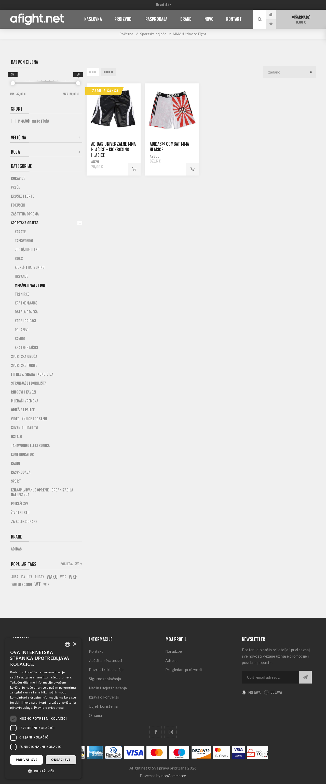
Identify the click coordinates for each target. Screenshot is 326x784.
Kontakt (96, 651)
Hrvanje (21, 276)
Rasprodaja (20, 472)
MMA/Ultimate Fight (34, 121)
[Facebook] (155, 732)
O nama (95, 715)
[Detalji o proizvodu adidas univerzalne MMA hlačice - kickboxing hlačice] (114, 110)
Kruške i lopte (22, 196)
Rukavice (18, 178)
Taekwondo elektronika (30, 445)
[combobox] (67, 644)
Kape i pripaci (25, 320)
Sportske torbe (24, 365)
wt (37, 585)
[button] (43, 771)
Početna (126, 34)
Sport (16, 481)
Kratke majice (26, 303)
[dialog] (43, 708)
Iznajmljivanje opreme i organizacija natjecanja (42, 492)
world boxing (21, 584)
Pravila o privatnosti (49, 707)
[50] (78, 83)
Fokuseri (18, 205)
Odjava (276, 692)
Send (305, 677)
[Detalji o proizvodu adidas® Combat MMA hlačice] (172, 110)
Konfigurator (22, 454)
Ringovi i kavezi (23, 392)
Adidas (16, 549)
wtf (46, 584)
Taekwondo (24, 240)
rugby (39, 577)
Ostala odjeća (26, 312)
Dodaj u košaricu (134, 169)
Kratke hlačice (26, 347)
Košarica (300, 20)
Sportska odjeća (24, 223)
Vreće (15, 187)
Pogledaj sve (69, 564)
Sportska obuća (24, 356)
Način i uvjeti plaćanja (108, 688)
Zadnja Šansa (105, 91)
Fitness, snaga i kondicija (32, 374)
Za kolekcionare (24, 521)
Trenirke (22, 294)
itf (30, 576)
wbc (63, 577)
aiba (14, 576)
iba (23, 577)
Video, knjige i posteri (29, 418)
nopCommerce (173, 775)
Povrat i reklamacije (106, 669)
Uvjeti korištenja (103, 706)
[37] (13, 83)
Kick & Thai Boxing (30, 267)
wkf (73, 577)
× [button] (74, 644)
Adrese (171, 660)
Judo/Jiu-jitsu (27, 249)
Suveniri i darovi (24, 427)
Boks (19, 258)
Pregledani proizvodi (183, 669)
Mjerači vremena (24, 401)
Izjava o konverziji (104, 697)
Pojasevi (22, 329)
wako (52, 577)
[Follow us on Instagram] (170, 732)
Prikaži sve (19, 503)
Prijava (275, 14)
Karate (20, 231)
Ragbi (15, 463)
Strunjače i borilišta (28, 383)
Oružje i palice (23, 410)
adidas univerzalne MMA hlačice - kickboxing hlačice (113, 149)
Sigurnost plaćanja (105, 678)
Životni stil (20, 512)
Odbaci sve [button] (61, 760)
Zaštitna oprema (25, 214)
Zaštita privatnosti (105, 660)
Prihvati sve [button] (26, 760)
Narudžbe (173, 651)
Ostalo (16, 436)
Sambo (20, 338)
